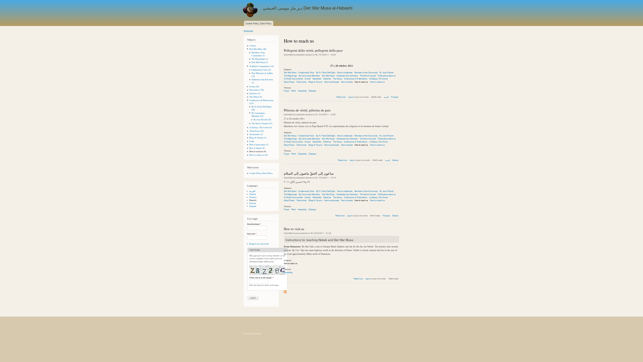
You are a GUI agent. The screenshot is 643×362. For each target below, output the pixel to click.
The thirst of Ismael (368, 75)
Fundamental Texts (306, 72)
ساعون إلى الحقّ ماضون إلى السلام (309, 173)
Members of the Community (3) (258, 54)
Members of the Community (366, 72)
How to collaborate (344, 72)
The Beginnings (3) (260, 58)
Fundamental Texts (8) (261, 69)
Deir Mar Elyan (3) (260, 62)
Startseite (248, 31)
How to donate (347, 81)
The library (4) (255, 96)
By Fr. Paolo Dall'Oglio (325, 72)
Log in (350, 97)
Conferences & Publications (355, 78)
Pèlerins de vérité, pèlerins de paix (307, 110)
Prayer (287, 90)
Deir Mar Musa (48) (257, 49)
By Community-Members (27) (258, 114)
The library (337, 78)
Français (253, 197)
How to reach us (361, 81)
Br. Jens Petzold (386, 72)
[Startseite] (250, 10)
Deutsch (252, 200)
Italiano (252, 203)
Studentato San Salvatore (347, 75)
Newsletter (317, 78)
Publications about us (387, 75)
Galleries (327, 78)
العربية (252, 191)
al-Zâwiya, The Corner (378, 78)
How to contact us (377, 81)
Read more (341, 97)
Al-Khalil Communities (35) (261, 66)
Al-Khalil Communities (293, 78)
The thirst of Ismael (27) (262, 123)
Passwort (252, 233)
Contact (252, 45)
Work (293, 90)
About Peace (289, 81)
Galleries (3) (254, 93)
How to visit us (294, 229)
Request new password (259, 243)
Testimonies (301, 81)
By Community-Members (309, 75)
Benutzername (254, 224)
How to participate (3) (258, 144)
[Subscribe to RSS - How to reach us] (285, 291)
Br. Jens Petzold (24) (262, 119)
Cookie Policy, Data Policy (258, 23)
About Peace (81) (256, 131)
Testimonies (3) (256, 134)
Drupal (258, 333)
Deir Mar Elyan (328, 75)
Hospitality (302, 90)
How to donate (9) (257, 148)
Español (252, 206)
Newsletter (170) (256, 89)
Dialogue (312, 90)
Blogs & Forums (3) (257, 137)
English (252, 194)
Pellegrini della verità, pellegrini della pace (313, 50)
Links (251, 141)
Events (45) (254, 86)
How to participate (331, 81)
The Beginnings (290, 75)
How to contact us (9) (258, 155)
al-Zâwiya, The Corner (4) (260, 127)
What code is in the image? (261, 277)
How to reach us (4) (257, 151)
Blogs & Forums (315, 81)
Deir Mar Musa (290, 72)
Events (308, 78)
